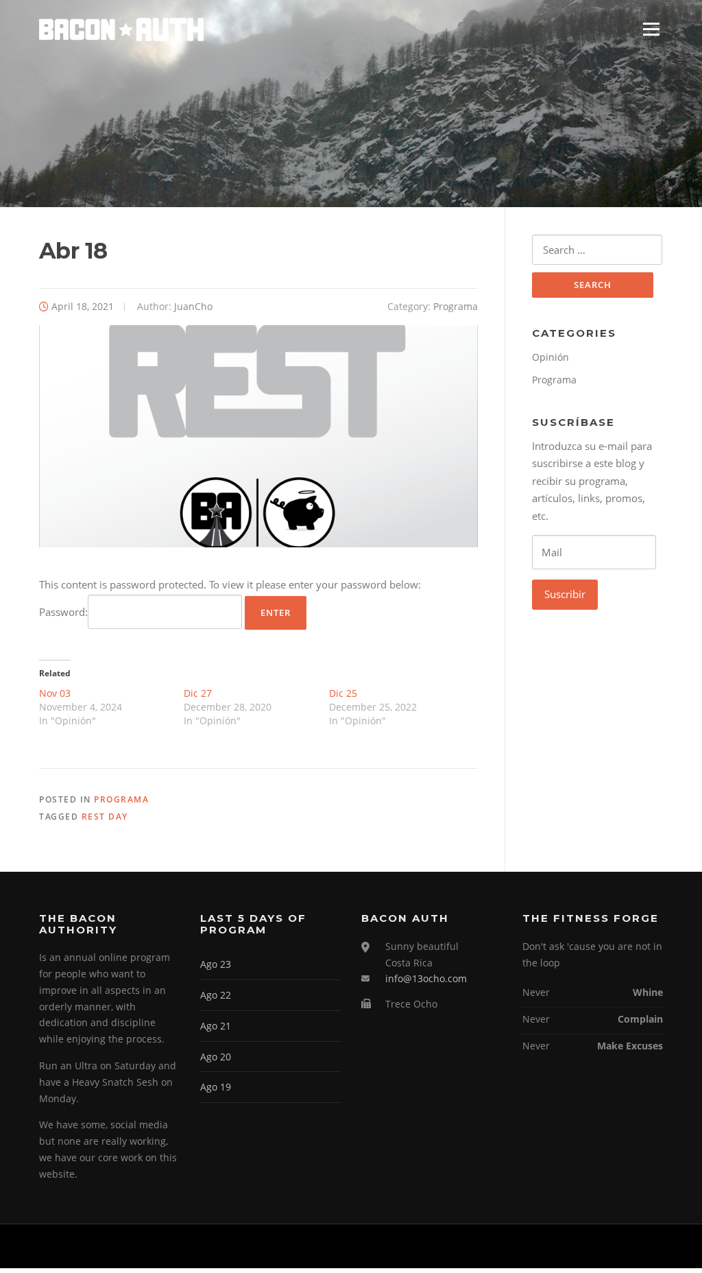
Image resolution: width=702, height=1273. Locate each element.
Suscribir (564, 594)
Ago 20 (215, 1056)
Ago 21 (215, 1025)
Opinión (550, 357)
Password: (63, 612)
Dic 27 (198, 693)
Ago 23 (215, 964)
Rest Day (105, 816)
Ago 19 (215, 1086)
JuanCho (193, 306)
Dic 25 (343, 693)
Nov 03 (55, 693)
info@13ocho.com (426, 978)
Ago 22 (215, 994)
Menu (651, 29)
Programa (455, 306)
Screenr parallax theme (547, 1246)
